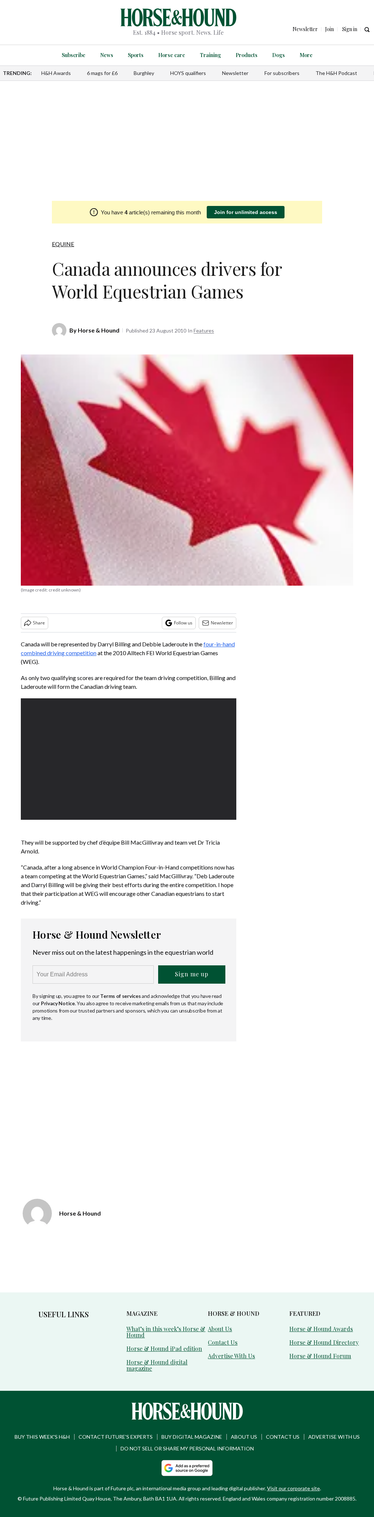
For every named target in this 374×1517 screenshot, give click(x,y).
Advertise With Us (231, 1356)
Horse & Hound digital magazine (156, 1365)
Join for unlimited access (245, 212)
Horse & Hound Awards (321, 1329)
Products (246, 55)
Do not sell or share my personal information (187, 1448)
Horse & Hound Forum (320, 1356)
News (106, 55)
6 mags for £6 (102, 73)
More (306, 55)
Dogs (278, 55)
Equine (63, 243)
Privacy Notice (58, 1003)
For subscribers (281, 73)
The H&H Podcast (336, 73)
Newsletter (235, 73)
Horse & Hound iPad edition (164, 1348)
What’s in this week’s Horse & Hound (165, 1332)
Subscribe (73, 55)
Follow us (183, 623)
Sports (136, 55)
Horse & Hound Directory (324, 1342)
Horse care (171, 55)
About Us (220, 1329)
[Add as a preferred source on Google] (187, 1468)
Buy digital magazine (191, 1437)
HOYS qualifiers (188, 73)
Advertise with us (334, 1437)
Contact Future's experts (116, 1437)
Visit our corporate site (293, 1488)
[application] (128, 759)
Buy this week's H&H (42, 1437)
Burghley (144, 73)
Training (210, 55)
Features (204, 330)
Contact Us (222, 1342)
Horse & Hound (98, 330)
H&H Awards (56, 73)
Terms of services (121, 996)
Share (39, 623)
